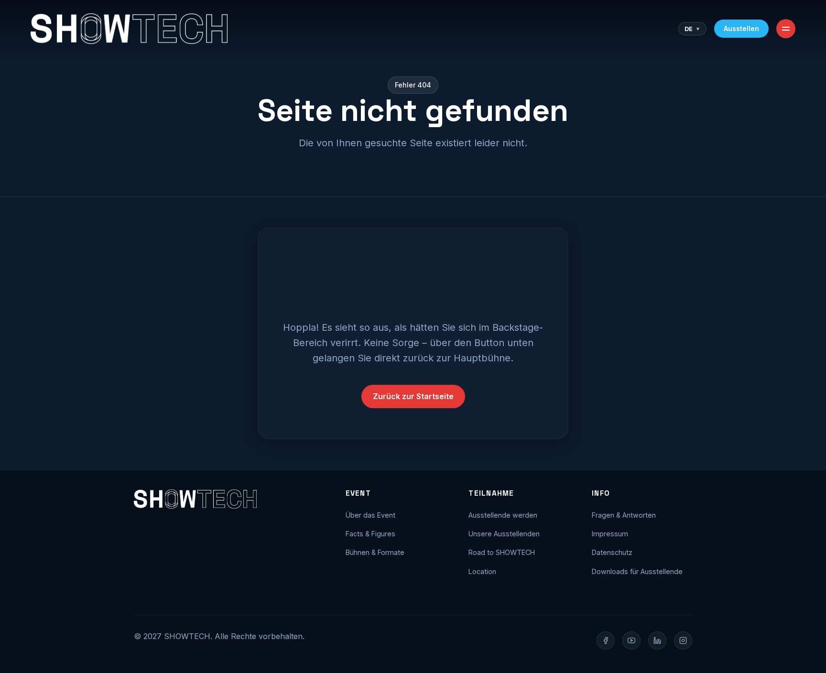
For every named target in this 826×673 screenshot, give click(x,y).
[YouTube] (631, 640)
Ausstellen (741, 28)
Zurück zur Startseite (413, 396)
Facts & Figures (370, 534)
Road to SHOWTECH (501, 552)
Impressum (610, 534)
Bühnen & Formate (375, 552)
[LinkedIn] (657, 640)
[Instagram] (683, 640)
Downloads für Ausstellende (637, 571)
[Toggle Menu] (785, 28)
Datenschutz (612, 552)
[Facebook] (606, 640)
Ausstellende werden (502, 515)
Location (482, 571)
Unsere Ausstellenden (504, 534)
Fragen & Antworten (624, 515)
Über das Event (370, 515)
